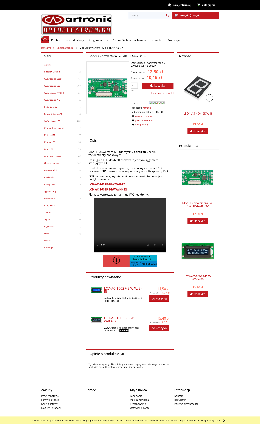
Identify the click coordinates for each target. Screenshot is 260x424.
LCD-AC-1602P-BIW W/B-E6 (106, 184)
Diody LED (48, 149)
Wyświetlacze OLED (53, 78)
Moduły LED (49, 142)
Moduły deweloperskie (54, 128)
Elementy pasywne (52, 163)
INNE (46, 233)
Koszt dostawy (49, 404)
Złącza (47, 219)
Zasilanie (48, 212)
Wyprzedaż (49, 226)
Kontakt (178, 396)
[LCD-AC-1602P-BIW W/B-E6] (96, 290)
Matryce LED (50, 135)
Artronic (147, 107)
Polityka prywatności (186, 404)
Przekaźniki (49, 177)
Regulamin (180, 399)
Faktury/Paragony (51, 408)
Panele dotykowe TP (53, 114)
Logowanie (136, 396)
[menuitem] (56, 40)
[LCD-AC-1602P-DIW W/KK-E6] (96, 320)
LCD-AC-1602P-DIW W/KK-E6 (107, 189)
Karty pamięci (50, 205)
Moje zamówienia (140, 399)
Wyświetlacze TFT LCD (54, 93)
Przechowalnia (138, 404)
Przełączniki (49, 184)
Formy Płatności (50, 399)
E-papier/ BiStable (52, 71)
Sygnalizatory (50, 191)
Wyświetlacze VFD (52, 99)
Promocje (48, 247)
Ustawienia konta (140, 408)
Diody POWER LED (52, 156)
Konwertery (49, 198)
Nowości (48, 240)
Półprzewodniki (51, 170)
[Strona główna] (76, 23)
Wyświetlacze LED (52, 121)
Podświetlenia (50, 107)
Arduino (47, 64)
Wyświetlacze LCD (52, 85)
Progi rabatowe (50, 396)
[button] (142, 116)
